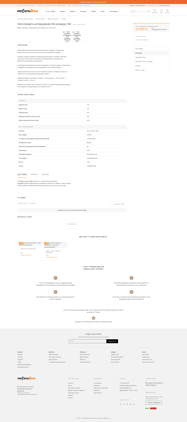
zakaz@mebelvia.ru (126, 388)
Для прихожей (115, 359)
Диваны (62, 11)
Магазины (97, 385)
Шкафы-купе (115, 354)
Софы (19, 362)
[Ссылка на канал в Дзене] (131, 404)
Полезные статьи (78, 5)
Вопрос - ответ (140, 70)
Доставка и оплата (50, 5)
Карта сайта (98, 393)
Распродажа (113, 11)
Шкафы (93, 11)
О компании (40, 5)
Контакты (87, 5)
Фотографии (139, 49)
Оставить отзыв (118, 204)
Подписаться (112, 341)
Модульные (145, 357)
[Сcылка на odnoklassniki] (124, 404)
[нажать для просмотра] (67, 34)
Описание (138, 53)
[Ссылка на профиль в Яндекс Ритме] (134, 404)
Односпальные (53, 354)
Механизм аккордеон (24, 364)
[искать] (149, 11)
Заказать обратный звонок (137, 5)
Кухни (103, 11)
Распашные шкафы (117, 357)
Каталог (70, 383)
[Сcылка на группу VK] (121, 404)
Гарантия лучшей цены (101, 388)
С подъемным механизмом (57, 362)
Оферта (70, 395)
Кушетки (20, 359)
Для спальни (115, 362)
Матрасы (83, 11)
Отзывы (137, 66)
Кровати (72, 11)
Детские (82, 359)
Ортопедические (23, 367)
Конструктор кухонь (148, 362)
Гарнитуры (145, 354)
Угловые (20, 357)
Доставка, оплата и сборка (143, 61)
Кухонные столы (147, 359)
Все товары (51, 11)
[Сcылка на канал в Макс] (127, 404)
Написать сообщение (154, 402)
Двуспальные (53, 359)
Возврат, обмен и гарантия (76, 390)
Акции (69, 5)
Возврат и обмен (61, 5)
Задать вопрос (72, 224)
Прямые (20, 354)
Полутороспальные (55, 357)
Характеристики (140, 57)
